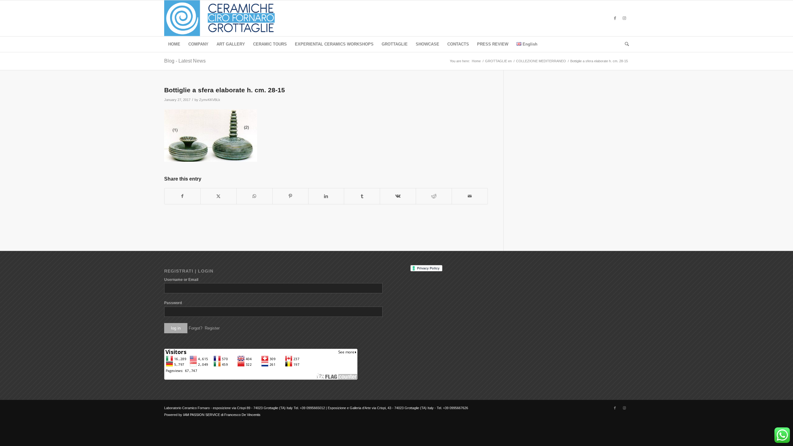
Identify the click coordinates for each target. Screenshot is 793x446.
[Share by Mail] (470, 196)
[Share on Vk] (398, 196)
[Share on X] (218, 196)
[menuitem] (174, 44)
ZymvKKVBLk (209, 100)
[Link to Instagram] (624, 18)
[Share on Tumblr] (362, 196)
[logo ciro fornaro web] (227, 18)
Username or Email (181, 280)
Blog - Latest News (185, 60)
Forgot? (195, 328)
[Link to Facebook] (615, 18)
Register (212, 328)
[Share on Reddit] (434, 196)
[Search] (625, 44)
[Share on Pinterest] (290, 196)
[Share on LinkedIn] (326, 196)
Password (173, 303)
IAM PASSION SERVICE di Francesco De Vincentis (222, 415)
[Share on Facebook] (182, 196)
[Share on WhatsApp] (254, 196)
